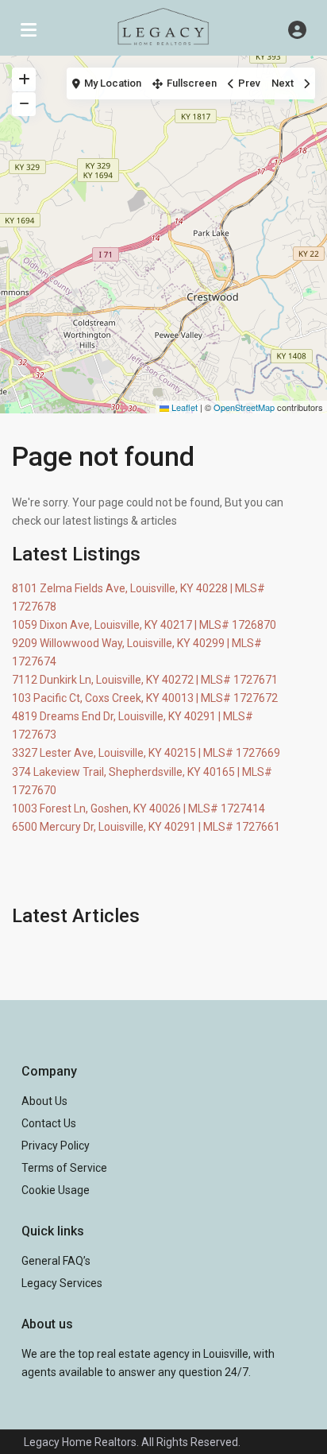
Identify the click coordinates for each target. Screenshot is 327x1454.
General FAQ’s (55, 1260)
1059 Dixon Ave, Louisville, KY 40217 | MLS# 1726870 (144, 624)
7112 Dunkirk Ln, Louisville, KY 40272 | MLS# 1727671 (145, 679)
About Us (44, 1101)
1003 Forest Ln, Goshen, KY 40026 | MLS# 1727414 (138, 808)
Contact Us (48, 1123)
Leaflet (183, 407)
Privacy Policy (55, 1145)
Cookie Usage (55, 1190)
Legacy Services (61, 1283)
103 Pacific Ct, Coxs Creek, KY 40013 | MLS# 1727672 (145, 698)
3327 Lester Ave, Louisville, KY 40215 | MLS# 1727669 (146, 752)
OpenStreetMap (244, 407)
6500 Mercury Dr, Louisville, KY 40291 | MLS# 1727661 (146, 826)
